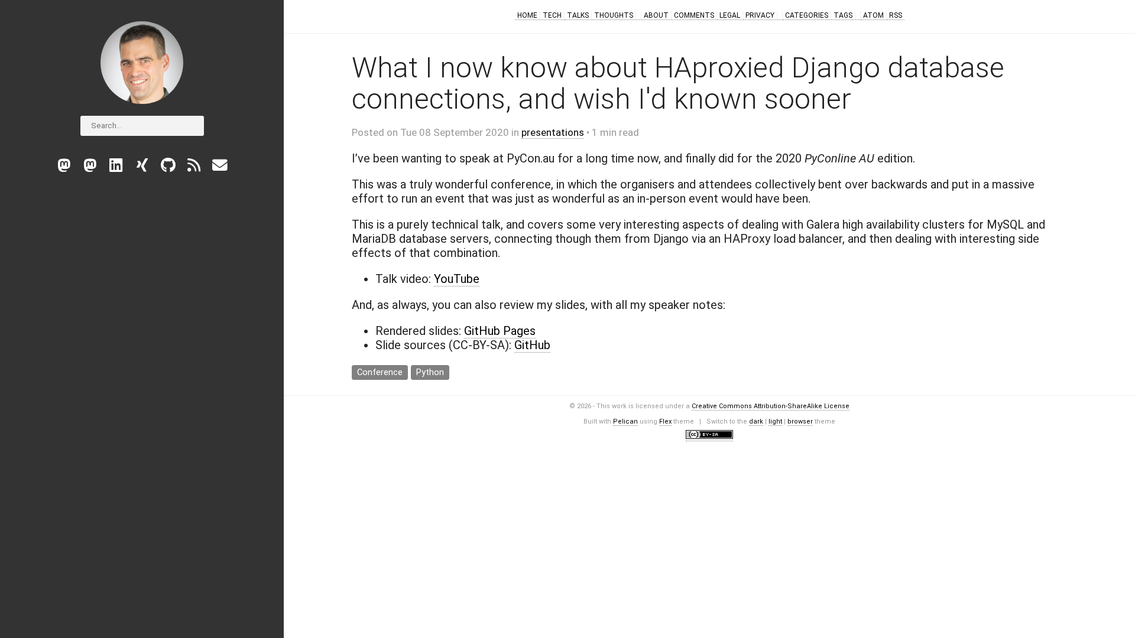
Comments (694, 15)
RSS (895, 15)
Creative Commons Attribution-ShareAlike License (770, 406)
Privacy (759, 15)
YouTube (456, 279)
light (775, 421)
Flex (665, 421)
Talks (578, 15)
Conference (380, 372)
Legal (729, 15)
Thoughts (613, 15)
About (656, 15)
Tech (552, 15)
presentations (552, 132)
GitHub (532, 345)
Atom (873, 15)
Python (430, 372)
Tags (843, 15)
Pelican (625, 421)
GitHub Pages (500, 331)
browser (800, 421)
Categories (806, 15)
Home (527, 15)
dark (756, 421)
